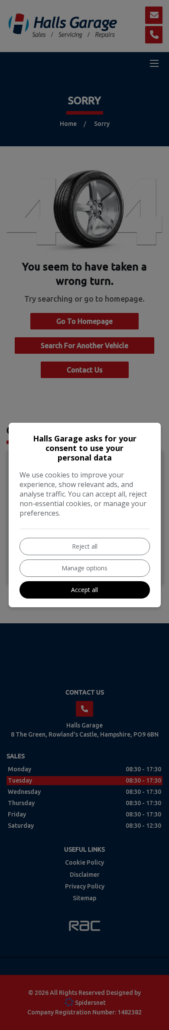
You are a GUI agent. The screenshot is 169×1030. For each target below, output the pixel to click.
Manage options (84, 568)
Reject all (85, 546)
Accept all (84, 590)
